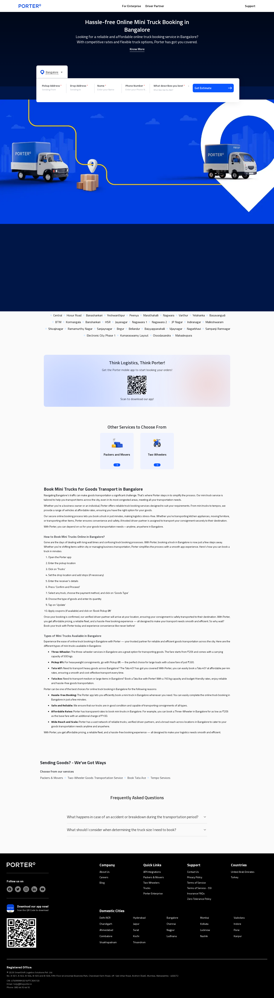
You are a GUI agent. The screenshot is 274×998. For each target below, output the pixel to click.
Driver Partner (154, 6)
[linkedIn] (34, 889)
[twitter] (18, 889)
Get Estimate (203, 88)
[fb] (10, 889)
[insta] (26, 889)
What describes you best (169, 86)
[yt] (42, 889)
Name (101, 86)
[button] (52, 72)
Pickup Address (52, 86)
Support (250, 6)
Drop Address (79, 86)
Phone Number (135, 86)
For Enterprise (131, 6)
